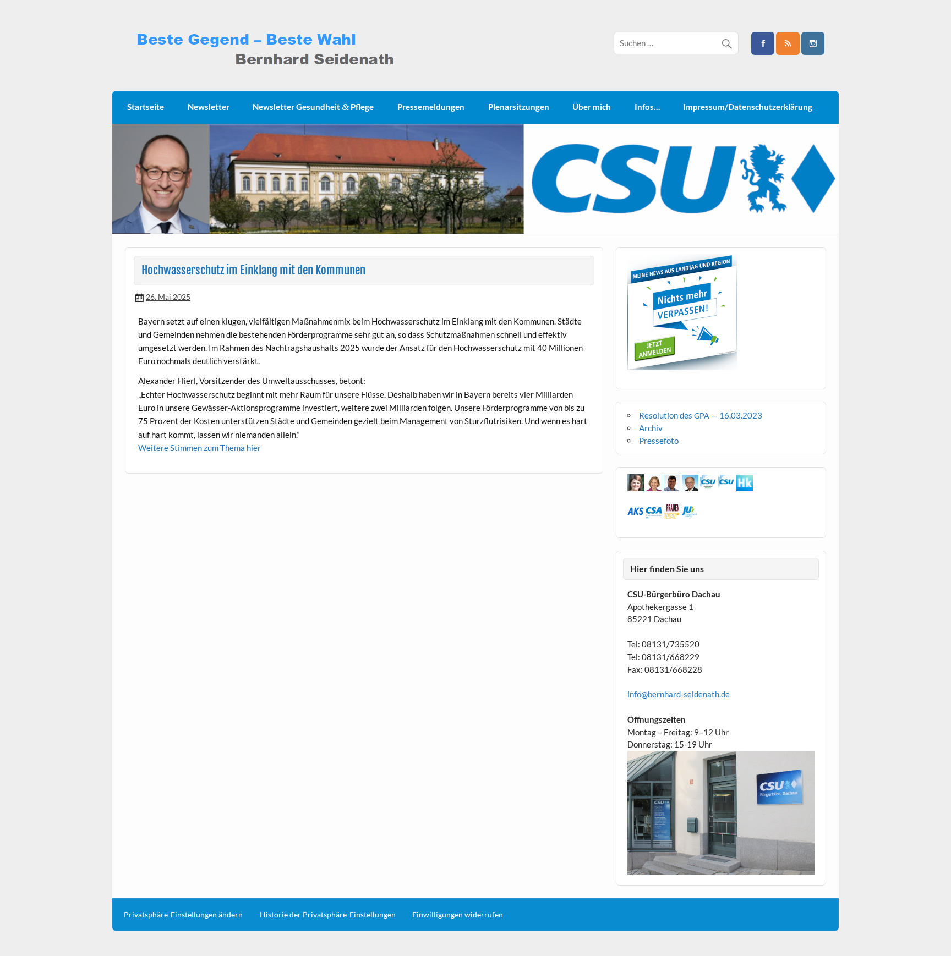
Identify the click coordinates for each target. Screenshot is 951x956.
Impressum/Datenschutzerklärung (747, 107)
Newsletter (208, 107)
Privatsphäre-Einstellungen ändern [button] (183, 915)
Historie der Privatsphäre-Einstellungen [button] (328, 915)
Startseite (145, 107)
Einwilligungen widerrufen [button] (457, 915)
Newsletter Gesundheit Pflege (313, 107)
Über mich (591, 107)
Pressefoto (659, 441)
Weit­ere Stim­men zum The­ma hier (199, 448)
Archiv (651, 428)
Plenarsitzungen (518, 107)
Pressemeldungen (430, 107)
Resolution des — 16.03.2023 (700, 415)
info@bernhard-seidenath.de (678, 694)
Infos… (647, 107)
